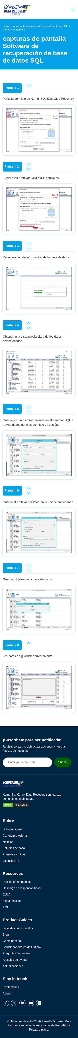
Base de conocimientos (18, 928)
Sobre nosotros (12, 829)
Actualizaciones (13, 966)
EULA (7, 894)
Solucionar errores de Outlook (22, 947)
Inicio (6, 25)
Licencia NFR (11, 860)
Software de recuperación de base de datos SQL (39, 25)
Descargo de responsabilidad (22, 888)
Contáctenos (11, 987)
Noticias (8, 841)
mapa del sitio (12, 900)
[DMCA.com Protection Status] (16, 807)
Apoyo (7, 993)
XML (6, 907)
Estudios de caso (14, 848)
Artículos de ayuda (15, 959)
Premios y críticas (14, 854)
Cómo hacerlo (12, 940)
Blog (6, 934)
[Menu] (72, 9)
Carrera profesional (15, 835)
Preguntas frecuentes (16, 953)
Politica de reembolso (17, 881)
